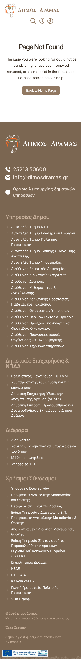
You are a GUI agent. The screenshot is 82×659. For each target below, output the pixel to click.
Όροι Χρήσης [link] (15, 627)
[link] (32, 10)
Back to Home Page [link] (41, 90)
